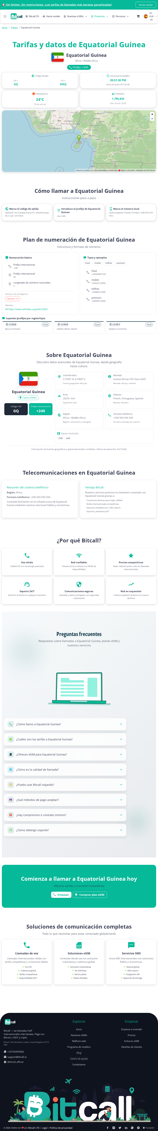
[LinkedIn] (126, 1127)
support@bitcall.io (17, 1056)
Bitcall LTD (34, 1127)
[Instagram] (113, 1127)
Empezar (63, 894)
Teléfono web (79, 1041)
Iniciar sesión (146, 4)
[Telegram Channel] (138, 1127)
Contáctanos (78, 1064)
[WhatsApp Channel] (132, 1127)
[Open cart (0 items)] (138, 16)
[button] (65, 724)
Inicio (79, 1029)
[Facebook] (107, 1127)
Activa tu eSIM (131, 1041)
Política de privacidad (61, 1127)
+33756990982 (15, 1051)
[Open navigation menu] (5, 16)
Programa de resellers (79, 1046)
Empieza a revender (131, 1029)
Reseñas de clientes (131, 1046)
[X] (120, 1127)
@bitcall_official (15, 1061)
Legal (44, 1127)
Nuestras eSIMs (79, 1035)
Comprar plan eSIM (91, 894)
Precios (131, 1035)
